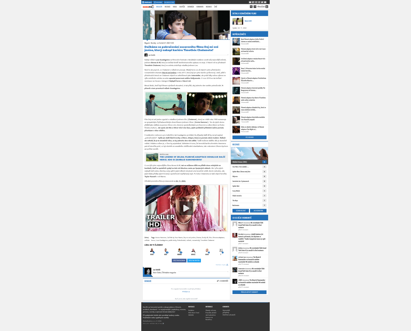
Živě (215, 6)
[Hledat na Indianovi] (251, 6)
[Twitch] (253, 2)
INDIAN (191, 315)
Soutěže (182, 6)
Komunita (200, 6)
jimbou (240, 248)
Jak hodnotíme (258, 210)
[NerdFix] (148, 6)
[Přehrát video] (186, 208)
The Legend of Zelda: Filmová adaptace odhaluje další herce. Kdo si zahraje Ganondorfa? (192, 158)
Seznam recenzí (241, 210)
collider (147, 240)
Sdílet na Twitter (194, 260)
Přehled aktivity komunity (249, 292)
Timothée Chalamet (207, 240)
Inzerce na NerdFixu (209, 318)
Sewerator (241, 268)
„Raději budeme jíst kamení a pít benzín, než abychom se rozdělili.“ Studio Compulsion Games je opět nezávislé (251, 238)
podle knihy (172, 240)
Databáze (191, 6)
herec (153, 240)
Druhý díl (205, 237)
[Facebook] (259, 2)
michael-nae (242, 257)
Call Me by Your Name (175, 237)
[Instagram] (256, 2)
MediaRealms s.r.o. (149, 321)
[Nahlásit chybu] (163, 323)
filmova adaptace (218, 237)
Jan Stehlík (151, 55)
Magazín (159, 6)
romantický (196, 240)
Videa (175, 6)
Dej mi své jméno (189, 237)
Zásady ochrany (211, 310)
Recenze (167, 6)
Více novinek (250, 137)
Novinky (153, 42)
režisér (188, 240)
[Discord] (265, 2)
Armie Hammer (160, 237)
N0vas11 (240, 222)
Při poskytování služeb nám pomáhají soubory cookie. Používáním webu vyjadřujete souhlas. (161, 316)
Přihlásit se (186, 291)
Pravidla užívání (211, 312)
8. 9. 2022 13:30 (165, 42)
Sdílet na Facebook (179, 260)
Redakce (209, 6)
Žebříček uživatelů (229, 315)
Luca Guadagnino (162, 240)
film (210, 237)
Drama (198, 237)
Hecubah (241, 234)
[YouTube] (250, 2)
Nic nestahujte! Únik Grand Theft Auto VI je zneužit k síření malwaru (250, 225)
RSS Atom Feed (193, 312)
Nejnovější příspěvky (226, 311)
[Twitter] (262, 2)
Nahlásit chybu (221, 264)
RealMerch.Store (169, 2)
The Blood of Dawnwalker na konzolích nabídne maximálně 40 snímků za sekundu (249, 259)
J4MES (240, 280)
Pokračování (181, 240)
